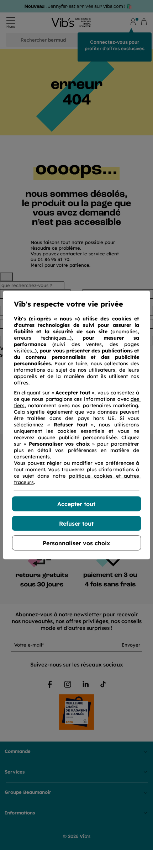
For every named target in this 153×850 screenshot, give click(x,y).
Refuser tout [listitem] (76, 523)
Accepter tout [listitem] (76, 504)
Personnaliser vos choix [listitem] (76, 543)
